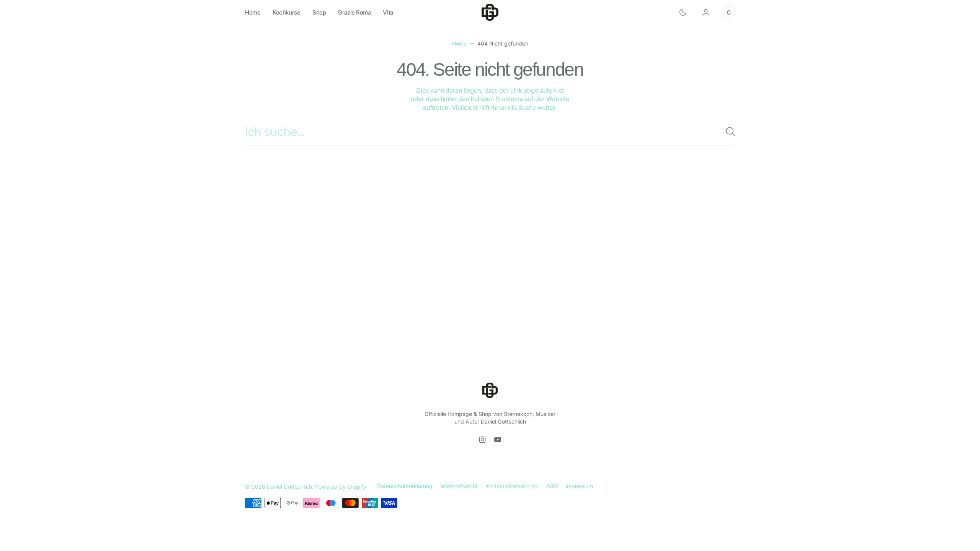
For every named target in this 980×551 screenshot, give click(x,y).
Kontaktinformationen (512, 486)
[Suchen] (727, 131)
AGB (552, 486)
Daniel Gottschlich (289, 486)
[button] (706, 12)
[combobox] (490, 131)
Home (459, 43)
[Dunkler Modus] (683, 12)
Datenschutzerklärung (405, 486)
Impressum (579, 486)
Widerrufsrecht (459, 486)
